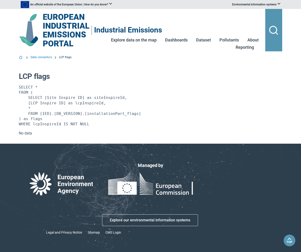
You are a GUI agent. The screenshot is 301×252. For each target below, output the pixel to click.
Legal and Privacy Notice (64, 232)
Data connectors (41, 57)
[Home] (21, 58)
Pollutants (229, 39)
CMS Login (113, 232)
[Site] (55, 30)
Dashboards (176, 39)
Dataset (203, 39)
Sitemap (94, 232)
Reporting (245, 47)
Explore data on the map (134, 39)
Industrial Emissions (128, 30)
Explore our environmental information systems (150, 220)
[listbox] (66, 4)
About (253, 39)
